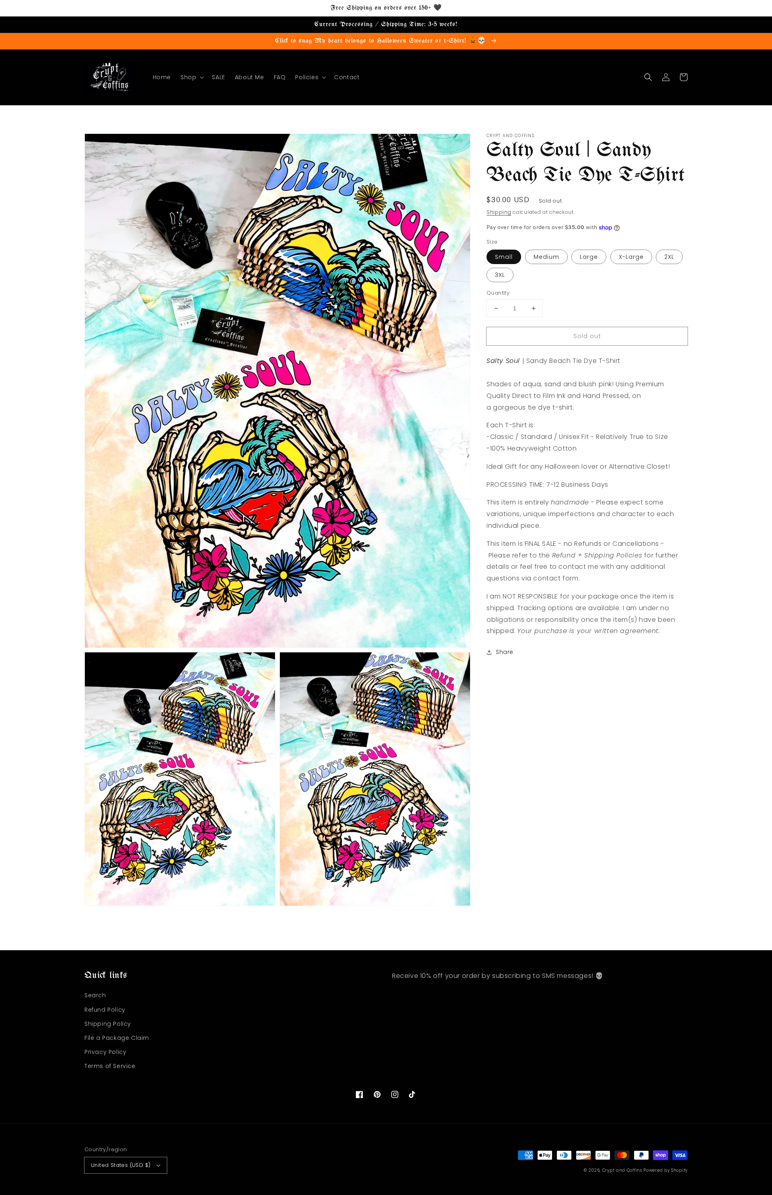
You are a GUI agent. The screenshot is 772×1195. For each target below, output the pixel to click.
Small (504, 257)
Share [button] (504, 652)
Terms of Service (110, 1066)
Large (589, 257)
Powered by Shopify (665, 1170)
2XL (669, 257)
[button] (191, 77)
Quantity (498, 293)
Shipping (499, 212)
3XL (500, 275)
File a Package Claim (116, 1038)
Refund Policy (104, 1010)
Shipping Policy (107, 1024)
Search (95, 995)
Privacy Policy (105, 1052)
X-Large (631, 257)
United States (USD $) (120, 1165)
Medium (546, 257)
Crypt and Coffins (622, 1170)
